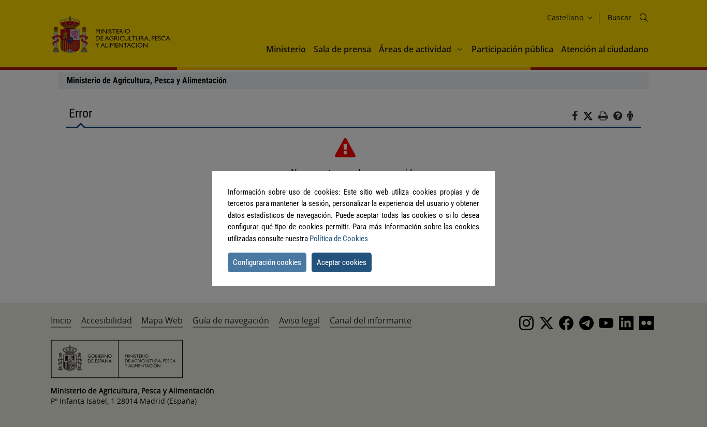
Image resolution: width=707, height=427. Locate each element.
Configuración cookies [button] (267, 262)
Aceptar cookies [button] (341, 262)
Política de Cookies (339, 238)
